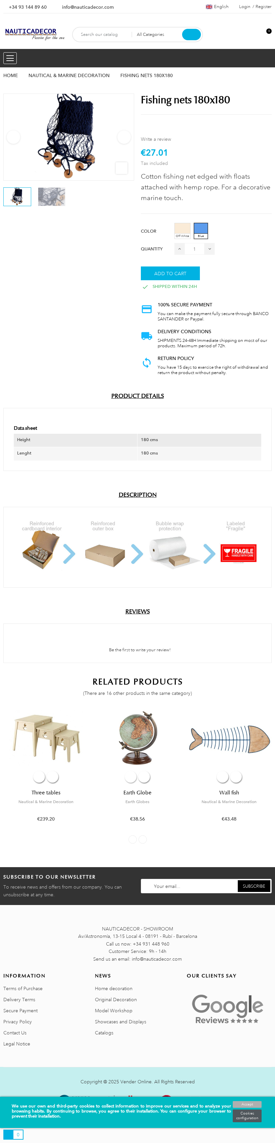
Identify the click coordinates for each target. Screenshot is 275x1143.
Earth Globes (137, 801)
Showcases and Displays (120, 1022)
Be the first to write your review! (139, 650)
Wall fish (229, 792)
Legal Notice (16, 1044)
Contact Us (14, 1033)
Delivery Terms (19, 1000)
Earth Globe (137, 792)
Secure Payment (20, 1011)
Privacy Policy (17, 1022)
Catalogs (104, 1033)
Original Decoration (116, 1000)
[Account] (255, 34)
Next (124, 137)
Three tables (46, 792)
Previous (13, 137)
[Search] (191, 34)
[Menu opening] (10, 58)
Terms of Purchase (23, 988)
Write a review (156, 139)
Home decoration (113, 988)
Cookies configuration (247, 1116)
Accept (247, 1104)
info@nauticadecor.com (88, 7)
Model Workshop (113, 1011)
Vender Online (136, 1082)
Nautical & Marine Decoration (45, 801)
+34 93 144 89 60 (28, 7)
